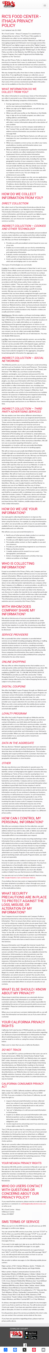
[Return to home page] (24, 4)
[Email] (43, 1350)
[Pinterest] (34, 1350)
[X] (24, 1350)
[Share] (5, 1350)
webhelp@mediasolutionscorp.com (33, 1204)
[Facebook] (15, 1350)
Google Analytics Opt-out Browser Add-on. (20, 878)
